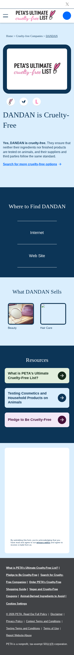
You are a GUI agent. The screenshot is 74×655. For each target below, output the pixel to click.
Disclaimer (57, 614)
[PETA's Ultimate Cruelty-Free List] (35, 15)
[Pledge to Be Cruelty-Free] (37, 420)
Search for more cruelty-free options (30, 164)
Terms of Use (51, 628)
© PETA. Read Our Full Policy (26, 614)
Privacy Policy (14, 621)
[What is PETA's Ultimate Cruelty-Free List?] (37, 375)
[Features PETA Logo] (37, 102)
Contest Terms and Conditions (43, 621)
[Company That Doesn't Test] (11, 102)
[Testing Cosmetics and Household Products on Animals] (37, 398)
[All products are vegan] (24, 102)
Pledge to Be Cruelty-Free (21, 574)
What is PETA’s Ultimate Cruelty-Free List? (32, 567)
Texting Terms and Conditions (23, 628)
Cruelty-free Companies (29, 36)
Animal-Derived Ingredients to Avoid (42, 596)
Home (9, 36)
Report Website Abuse (19, 635)
